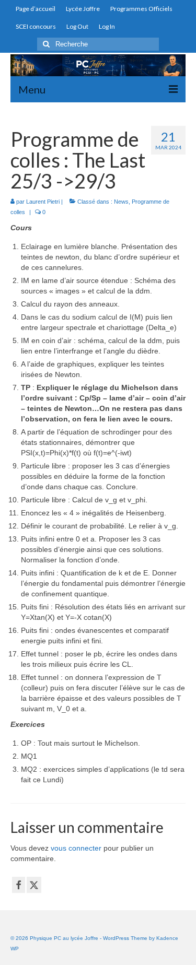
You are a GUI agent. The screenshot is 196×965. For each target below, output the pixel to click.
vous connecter (76, 848)
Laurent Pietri (43, 201)
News (121, 201)
